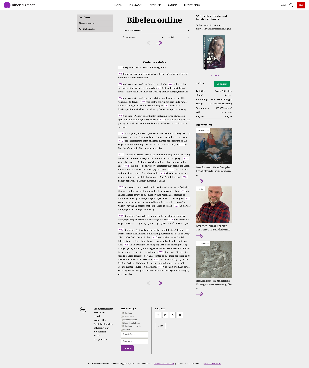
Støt (301, 5)
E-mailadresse (129, 334)
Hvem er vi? (99, 312)
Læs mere (214, 75)
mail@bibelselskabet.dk (164, 363)
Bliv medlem (192, 5)
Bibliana (126, 329)
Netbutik (155, 5)
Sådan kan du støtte (212, 363)
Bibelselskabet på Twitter (173, 315)
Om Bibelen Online (87, 29)
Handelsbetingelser (103, 324)
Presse (97, 335)
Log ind (160, 326)
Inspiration (136, 5)
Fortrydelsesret (101, 339)
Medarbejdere (100, 320)
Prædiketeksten (130, 320)
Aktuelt (172, 5)
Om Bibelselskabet (103, 308)
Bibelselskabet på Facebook (158, 315)
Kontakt (97, 316)
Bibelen (117, 5)
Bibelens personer (87, 23)
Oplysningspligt (101, 327)
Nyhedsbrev (128, 313)
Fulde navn (127, 341)
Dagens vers (128, 316)
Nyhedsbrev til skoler (132, 326)
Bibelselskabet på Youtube (180, 315)
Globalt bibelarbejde (131, 323)
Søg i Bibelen (84, 17)
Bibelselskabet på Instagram (165, 315)
